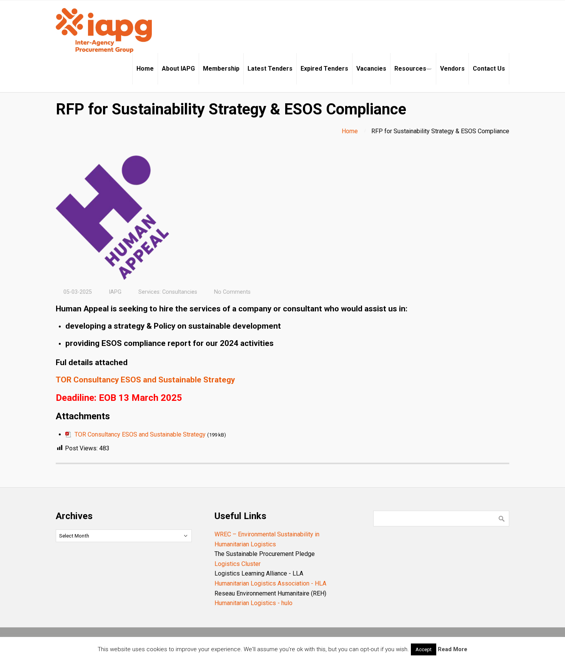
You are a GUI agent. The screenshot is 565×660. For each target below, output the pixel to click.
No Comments (232, 292)
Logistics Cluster (237, 563)
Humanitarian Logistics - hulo (253, 603)
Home (350, 131)
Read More (452, 649)
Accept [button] (423, 649)
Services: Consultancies (167, 292)
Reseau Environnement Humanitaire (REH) (270, 593)
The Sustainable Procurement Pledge (264, 553)
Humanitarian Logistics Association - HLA (270, 583)
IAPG (115, 292)
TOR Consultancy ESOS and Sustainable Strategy (145, 379)
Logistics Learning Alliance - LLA (258, 573)
